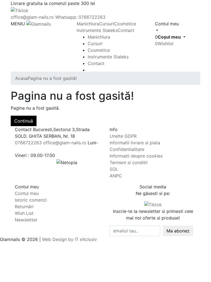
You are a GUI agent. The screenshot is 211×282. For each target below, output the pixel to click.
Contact (126, 30)
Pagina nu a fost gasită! (52, 78)
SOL (114, 169)
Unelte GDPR (123, 136)
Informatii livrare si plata (135, 142)
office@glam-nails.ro (32, 17)
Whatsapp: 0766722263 (80, 17)
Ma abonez (178, 231)
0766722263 (28, 142)
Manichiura (88, 23)
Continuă (23, 121)
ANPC (116, 175)
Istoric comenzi (31, 200)
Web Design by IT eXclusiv (69, 239)
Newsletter (26, 220)
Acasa (21, 78)
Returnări (24, 206)
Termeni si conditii (129, 162)
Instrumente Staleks (97, 30)
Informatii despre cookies (136, 156)
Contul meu (27, 193)
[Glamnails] (38, 23)
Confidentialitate (127, 149)
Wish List (24, 213)
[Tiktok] (153, 204)
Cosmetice (125, 23)
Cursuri (106, 23)
